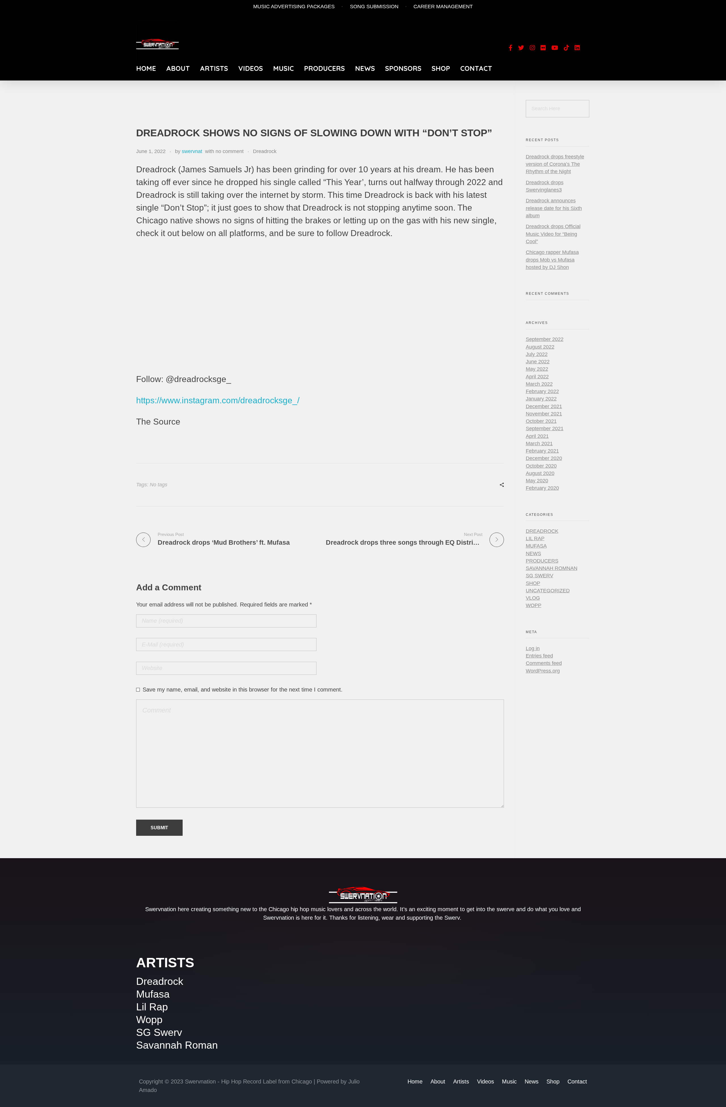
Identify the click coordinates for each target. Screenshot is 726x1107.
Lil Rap (535, 538)
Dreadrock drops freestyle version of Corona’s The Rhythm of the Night (555, 164)
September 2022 (545, 339)
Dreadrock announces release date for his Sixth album (554, 208)
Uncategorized (548, 590)
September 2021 (545, 428)
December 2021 (544, 406)
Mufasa (536, 546)
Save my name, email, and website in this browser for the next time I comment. (243, 689)
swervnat (192, 151)
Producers (542, 561)
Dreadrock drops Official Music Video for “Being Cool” (553, 234)
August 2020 (540, 473)
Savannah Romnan (551, 568)
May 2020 (537, 480)
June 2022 (538, 361)
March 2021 (539, 443)
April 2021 (537, 436)
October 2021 (541, 421)
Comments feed (544, 663)
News (533, 553)
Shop (533, 583)
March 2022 (539, 384)
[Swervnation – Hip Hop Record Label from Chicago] (157, 42)
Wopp (533, 605)
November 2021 (544, 414)
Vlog (533, 598)
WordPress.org (543, 671)
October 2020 (541, 466)
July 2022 (537, 354)
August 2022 (540, 347)
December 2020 (544, 458)
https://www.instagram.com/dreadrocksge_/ (217, 400)
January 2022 (541, 399)
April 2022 (537, 376)
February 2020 (542, 488)
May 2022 (537, 369)
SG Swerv (539, 575)
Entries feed (539, 656)
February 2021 (542, 451)
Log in (533, 648)
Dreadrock (265, 151)
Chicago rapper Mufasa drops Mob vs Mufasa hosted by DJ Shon (552, 259)
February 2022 (542, 391)
